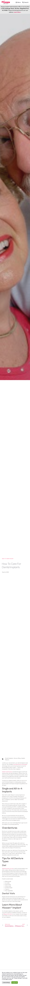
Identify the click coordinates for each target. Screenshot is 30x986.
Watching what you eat (7, 868)
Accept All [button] (14, 982)
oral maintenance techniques (20, 764)
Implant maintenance (7, 771)
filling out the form (7, 914)
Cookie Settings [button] (6, 982)
